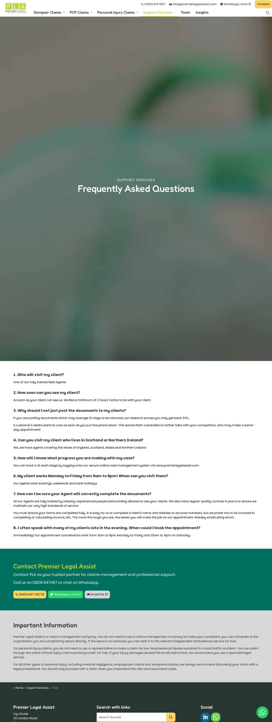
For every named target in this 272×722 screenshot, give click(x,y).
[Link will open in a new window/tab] (205, 717)
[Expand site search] (268, 12)
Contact (263, 4)
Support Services (157, 12)
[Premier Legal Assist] (15, 8)
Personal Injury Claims (116, 12)
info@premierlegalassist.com (195, 4)
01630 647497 (154, 4)
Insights (202, 12)
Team (185, 12)
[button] (170, 717)
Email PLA (97, 594)
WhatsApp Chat (236, 4)
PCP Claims (79, 12)
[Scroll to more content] (136, 353)
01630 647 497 (30, 594)
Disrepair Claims (47, 12)
